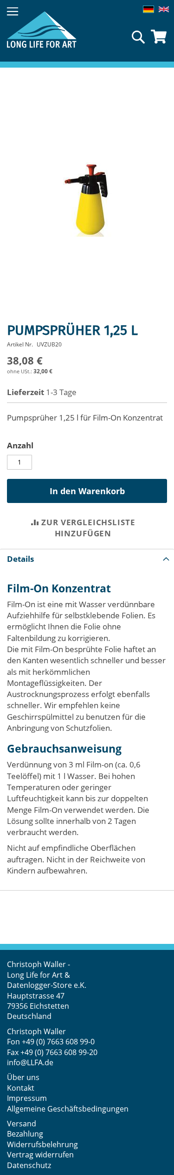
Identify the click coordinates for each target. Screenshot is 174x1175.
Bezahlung (25, 1134)
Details (20, 558)
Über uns (23, 1077)
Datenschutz (29, 1165)
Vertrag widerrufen (40, 1155)
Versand (21, 1123)
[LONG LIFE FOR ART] (42, 29)
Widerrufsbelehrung (43, 1144)
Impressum (27, 1098)
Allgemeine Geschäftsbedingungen (68, 1109)
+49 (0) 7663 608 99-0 (58, 1042)
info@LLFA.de (30, 1062)
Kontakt (20, 1088)
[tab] (87, 559)
